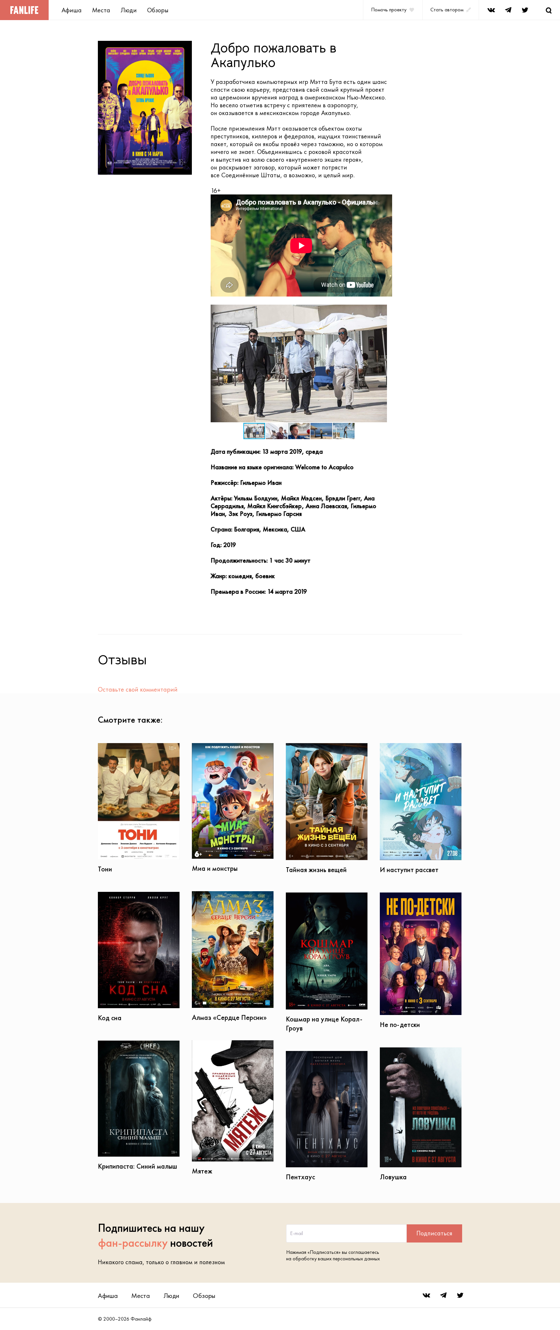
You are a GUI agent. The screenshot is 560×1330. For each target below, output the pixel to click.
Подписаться (434, 1233)
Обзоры (158, 10)
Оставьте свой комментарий (138, 689)
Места (101, 10)
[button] (381, 310)
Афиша (72, 10)
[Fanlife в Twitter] (525, 10)
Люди (129, 10)
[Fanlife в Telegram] (508, 10)
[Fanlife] (24, 10)
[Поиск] (548, 10)
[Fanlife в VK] (491, 10)
